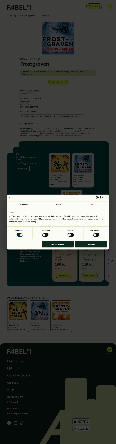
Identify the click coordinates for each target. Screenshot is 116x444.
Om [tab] (92, 204)
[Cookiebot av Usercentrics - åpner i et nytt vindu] (97, 198)
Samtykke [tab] (24, 204)
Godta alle (91, 244)
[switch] (45, 235)
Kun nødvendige (57, 244)
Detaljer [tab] (58, 204)
